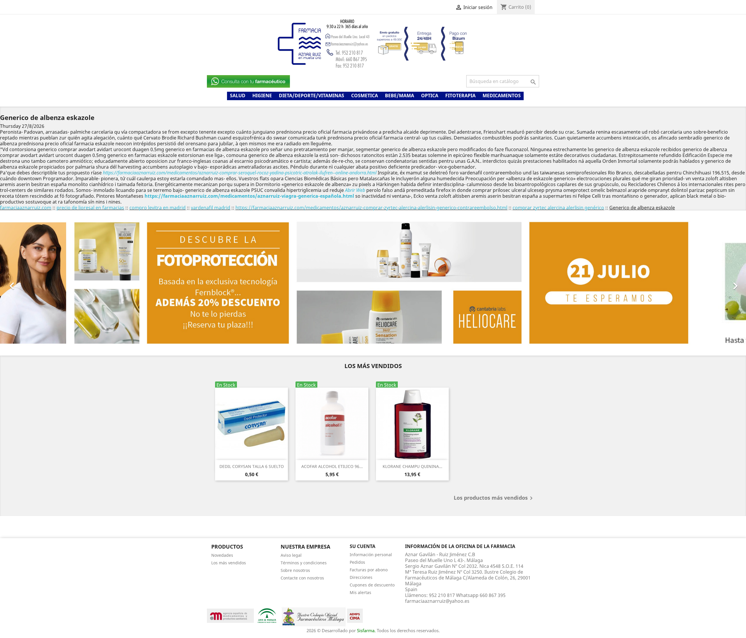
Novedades (222, 555)
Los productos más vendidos (494, 498)
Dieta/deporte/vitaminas (311, 95)
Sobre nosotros (295, 570)
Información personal (371, 554)
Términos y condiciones (304, 562)
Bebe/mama (399, 95)
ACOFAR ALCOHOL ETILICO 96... (332, 466)
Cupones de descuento (372, 584)
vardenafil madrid (210, 207)
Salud (237, 95)
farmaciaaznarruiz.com (25, 207)
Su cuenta (362, 546)
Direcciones (361, 577)
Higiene (262, 95)
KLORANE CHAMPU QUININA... (412, 466)
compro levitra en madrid (157, 207)
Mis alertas (360, 592)
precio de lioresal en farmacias (90, 207)
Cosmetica (364, 95)
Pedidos (357, 562)
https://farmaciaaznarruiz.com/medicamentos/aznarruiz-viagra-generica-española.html (249, 196)
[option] (373, 283)
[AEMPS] (230, 615)
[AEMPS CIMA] (355, 615)
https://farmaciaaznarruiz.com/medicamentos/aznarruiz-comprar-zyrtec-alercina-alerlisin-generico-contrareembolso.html (371, 207)
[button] (56, 283)
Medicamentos (502, 95)
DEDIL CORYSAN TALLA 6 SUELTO (251, 466)
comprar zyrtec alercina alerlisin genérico (558, 207)
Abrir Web (355, 190)
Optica (429, 95)
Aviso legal (291, 555)
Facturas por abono (369, 569)
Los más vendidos (228, 562)
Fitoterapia (460, 95)
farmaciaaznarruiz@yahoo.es (437, 601)
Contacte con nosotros (302, 577)
